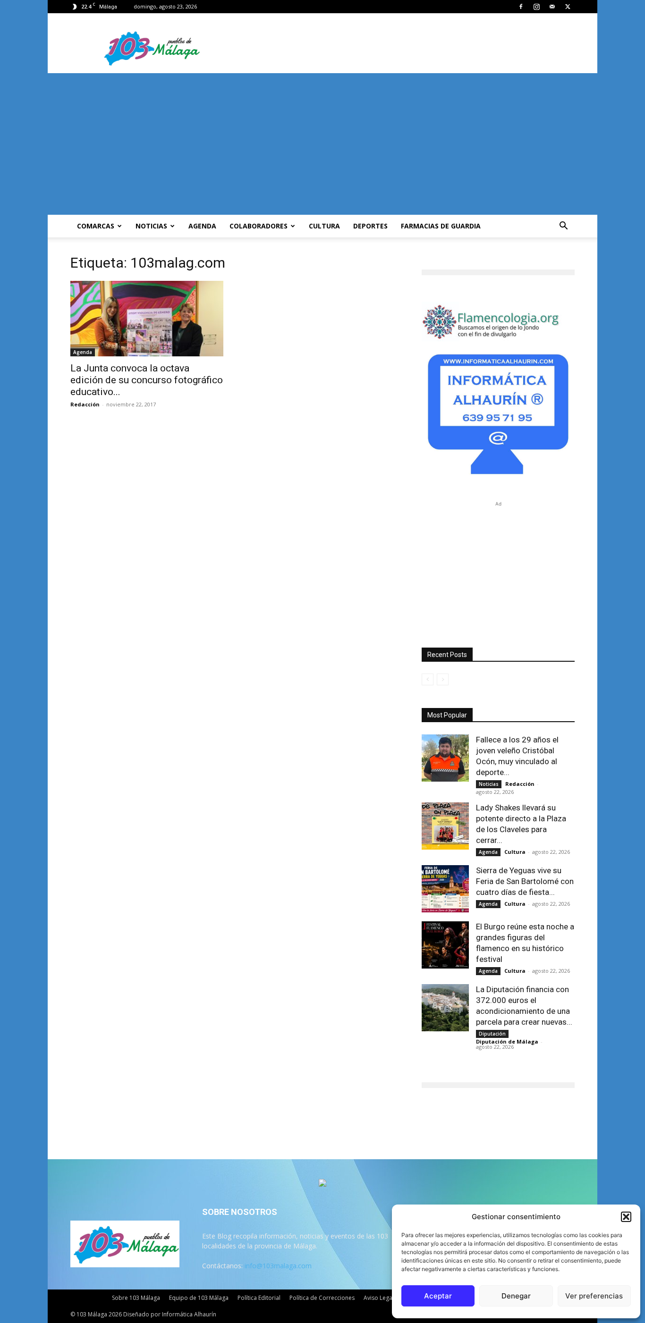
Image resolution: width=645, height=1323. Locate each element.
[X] (567, 6)
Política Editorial (259, 1298)
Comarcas (95, 225)
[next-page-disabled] (443, 679)
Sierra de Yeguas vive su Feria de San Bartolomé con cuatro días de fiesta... (525, 881)
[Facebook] (521, 6)
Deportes (370, 225)
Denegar (516, 1295)
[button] (626, 1217)
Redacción (85, 404)
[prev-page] (427, 679)
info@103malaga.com (278, 1265)
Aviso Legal (379, 1298)
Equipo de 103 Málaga (199, 1298)
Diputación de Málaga (507, 1041)
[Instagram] (536, 6)
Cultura (324, 225)
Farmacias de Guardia (441, 225)
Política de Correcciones (322, 1298)
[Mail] (552, 6)
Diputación (492, 1033)
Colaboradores (258, 225)
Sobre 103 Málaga (136, 1298)
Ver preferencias (594, 1295)
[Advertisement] (322, 144)
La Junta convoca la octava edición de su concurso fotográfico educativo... (146, 379)
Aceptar (438, 1295)
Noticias (151, 225)
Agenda (202, 225)
